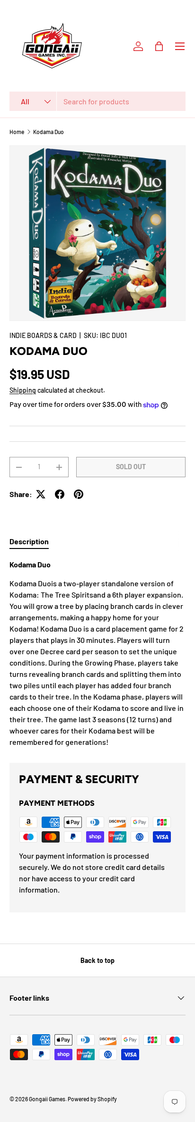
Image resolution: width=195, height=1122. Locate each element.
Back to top (97, 960)
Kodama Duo (48, 131)
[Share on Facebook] (59, 494)
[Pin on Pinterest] (78, 494)
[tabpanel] (97, 653)
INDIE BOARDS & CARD (43, 335)
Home (16, 131)
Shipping (22, 390)
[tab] (29, 541)
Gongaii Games (47, 1099)
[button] (159, 46)
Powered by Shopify (92, 1099)
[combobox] (97, 101)
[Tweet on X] (40, 494)
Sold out (131, 467)
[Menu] (179, 46)
